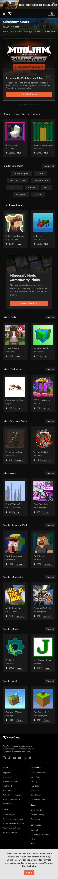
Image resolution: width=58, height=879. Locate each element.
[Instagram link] (4, 757)
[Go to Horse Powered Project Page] (15, 341)
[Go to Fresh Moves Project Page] (43, 549)
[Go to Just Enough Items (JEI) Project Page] (43, 653)
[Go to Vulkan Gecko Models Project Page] (43, 445)
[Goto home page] (10, 13)
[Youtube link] (14, 757)
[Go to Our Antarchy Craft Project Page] (15, 393)
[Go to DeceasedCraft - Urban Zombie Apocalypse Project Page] (43, 601)
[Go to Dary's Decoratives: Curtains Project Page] (43, 138)
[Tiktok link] (9, 757)
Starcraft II (7, 790)
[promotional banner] (29, 4)
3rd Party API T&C (10, 832)
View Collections (29, 303)
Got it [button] (29, 873)
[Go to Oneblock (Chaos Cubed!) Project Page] (15, 705)
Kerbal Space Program (12, 795)
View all (50, 317)
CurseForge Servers (39, 799)
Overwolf (34, 830)
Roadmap (35, 790)
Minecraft (7, 777)
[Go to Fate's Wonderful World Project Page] (15, 497)
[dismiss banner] (53, 3)
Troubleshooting (37, 815)
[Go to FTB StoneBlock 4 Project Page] (43, 393)
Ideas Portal (35, 777)
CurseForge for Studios (40, 835)
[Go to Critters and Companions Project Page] (15, 229)
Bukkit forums (36, 795)
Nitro (33, 843)
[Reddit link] (30, 757)
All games (7, 773)
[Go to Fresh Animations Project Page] (15, 549)
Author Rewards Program (13, 824)
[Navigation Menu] (4, 13)
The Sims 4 (7, 786)
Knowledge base (37, 810)
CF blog (34, 782)
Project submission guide (13, 819)
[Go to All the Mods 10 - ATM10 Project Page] (15, 601)
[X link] (24, 757)
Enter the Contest (29, 94)
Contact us (35, 819)
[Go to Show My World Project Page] (43, 341)
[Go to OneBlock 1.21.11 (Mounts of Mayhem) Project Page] (43, 705)
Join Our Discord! (38, 773)
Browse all (49, 166)
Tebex (33, 839)
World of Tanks (9, 804)
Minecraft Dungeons (11, 799)
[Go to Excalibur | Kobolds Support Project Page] (15, 445)
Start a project (9, 815)
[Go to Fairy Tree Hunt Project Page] (43, 497)
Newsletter (35, 786)
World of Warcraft (10, 782)
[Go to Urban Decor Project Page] (15, 138)
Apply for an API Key (11, 828)
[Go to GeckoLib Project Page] (15, 653)
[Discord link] (19, 757)
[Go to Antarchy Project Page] (43, 229)
